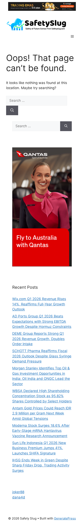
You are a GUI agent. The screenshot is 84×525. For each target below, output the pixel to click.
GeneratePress (65, 518)
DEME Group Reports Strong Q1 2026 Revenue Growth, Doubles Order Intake (38, 339)
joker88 (18, 492)
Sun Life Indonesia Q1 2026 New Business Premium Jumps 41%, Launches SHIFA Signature (39, 448)
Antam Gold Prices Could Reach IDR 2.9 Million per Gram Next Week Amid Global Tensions (41, 413)
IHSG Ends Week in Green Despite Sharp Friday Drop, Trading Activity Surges (40, 465)
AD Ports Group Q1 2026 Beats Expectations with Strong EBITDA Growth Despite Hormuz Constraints (41, 321)
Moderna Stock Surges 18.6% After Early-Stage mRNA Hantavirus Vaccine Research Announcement (41, 430)
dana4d (18, 497)
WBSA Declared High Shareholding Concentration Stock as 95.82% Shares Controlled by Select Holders (42, 396)
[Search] (12, 110)
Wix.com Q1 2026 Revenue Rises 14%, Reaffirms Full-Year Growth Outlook (39, 304)
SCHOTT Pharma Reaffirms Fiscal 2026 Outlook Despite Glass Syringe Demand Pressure (41, 356)
